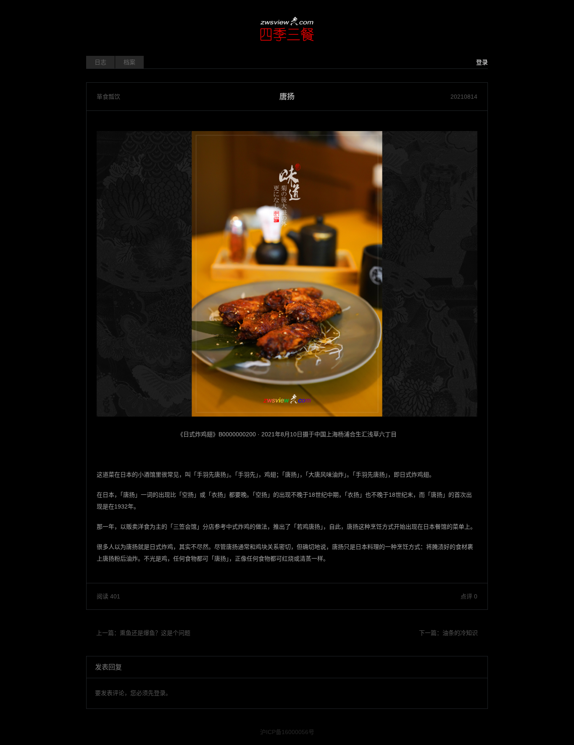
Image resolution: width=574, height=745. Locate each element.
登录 (482, 62)
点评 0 (469, 596)
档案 (129, 62)
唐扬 (287, 96)
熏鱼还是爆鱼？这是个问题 (155, 633)
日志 (100, 62)
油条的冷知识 (460, 633)
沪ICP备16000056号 (287, 732)
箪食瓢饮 (108, 96)
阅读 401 (108, 596)
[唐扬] (287, 274)
